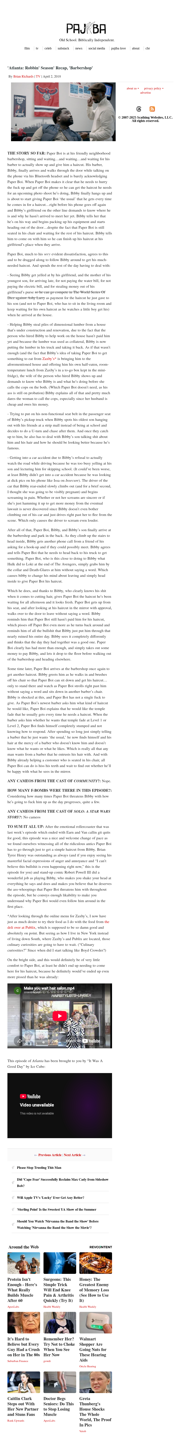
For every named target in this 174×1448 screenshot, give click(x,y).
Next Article (72, 1154)
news (78, 48)
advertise (145, 92)
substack (63, 48)
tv (37, 48)
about (135, 48)
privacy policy (152, 88)
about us (132, 88)
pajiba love (118, 48)
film (27, 48)
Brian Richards (23, 76)
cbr (148, 48)
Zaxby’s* (49, 358)
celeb (48, 48)
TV (38, 76)
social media (96, 48)
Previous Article (50, 1154)
